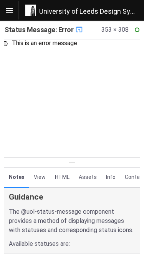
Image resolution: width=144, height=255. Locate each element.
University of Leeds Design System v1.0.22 (91, 11)
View (40, 177)
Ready (138, 31)
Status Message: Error (40, 30)
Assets (88, 177)
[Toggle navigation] (9, 10)
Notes (17, 177)
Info (111, 177)
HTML (62, 177)
